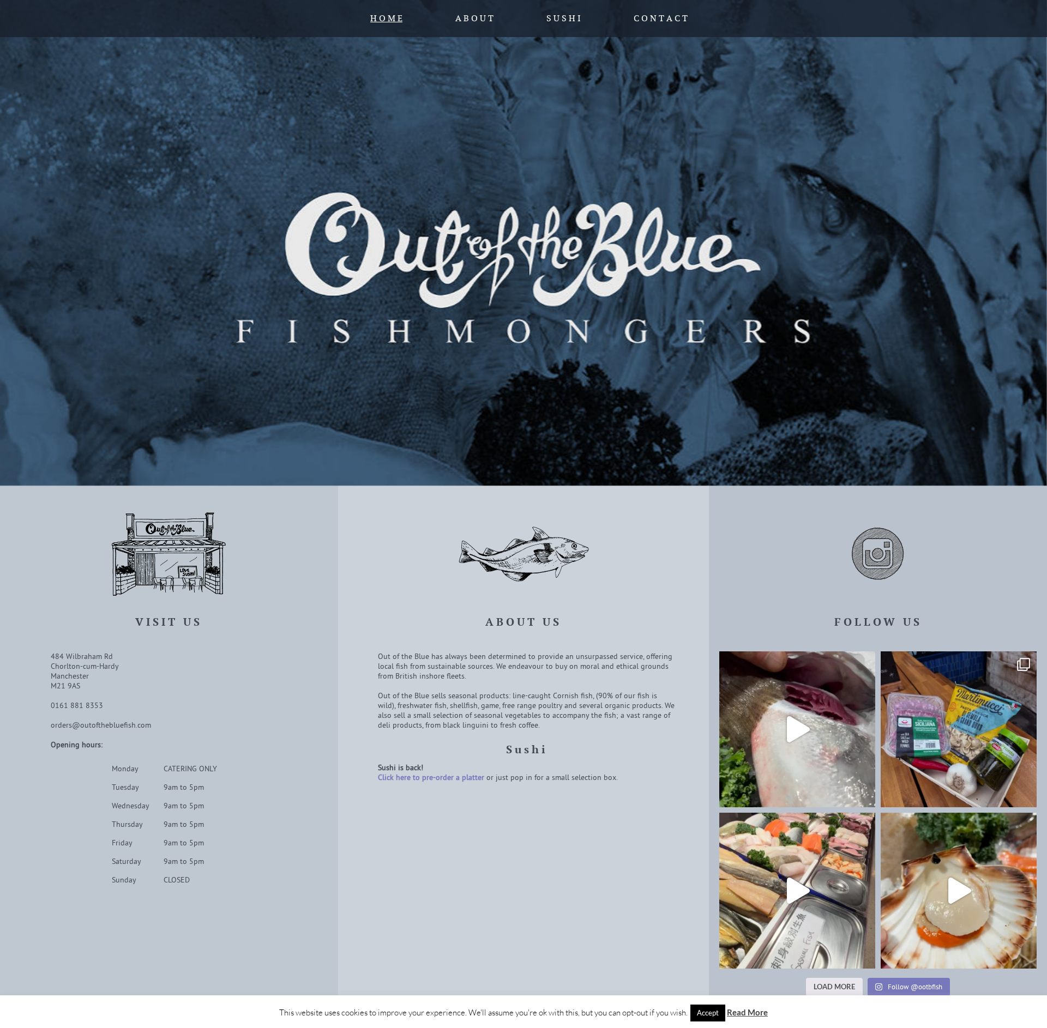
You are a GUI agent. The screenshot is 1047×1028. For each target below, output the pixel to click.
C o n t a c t (661, 18)
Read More (747, 1012)
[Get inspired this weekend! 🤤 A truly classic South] (959, 729)
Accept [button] (708, 1012)
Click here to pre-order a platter (431, 777)
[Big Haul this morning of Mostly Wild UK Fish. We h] (797, 729)
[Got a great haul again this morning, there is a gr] (797, 891)
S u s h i (563, 18)
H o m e (386, 18)
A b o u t (474, 18)
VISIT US (168, 622)
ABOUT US (523, 622)
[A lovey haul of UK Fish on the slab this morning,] (959, 891)
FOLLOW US (878, 622)
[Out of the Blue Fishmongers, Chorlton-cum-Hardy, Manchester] (523, 243)
